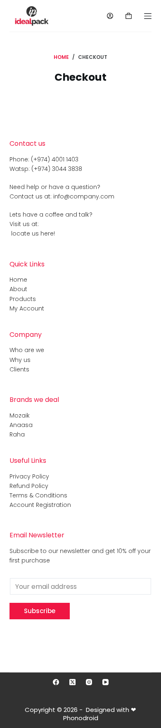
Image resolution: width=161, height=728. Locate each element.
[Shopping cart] (128, 16)
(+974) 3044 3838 (56, 169)
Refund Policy (28, 486)
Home (18, 279)
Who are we (26, 350)
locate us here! (32, 233)
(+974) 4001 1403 (54, 159)
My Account (26, 308)
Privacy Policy (29, 476)
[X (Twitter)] (72, 682)
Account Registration (40, 505)
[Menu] (148, 16)
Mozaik (19, 415)
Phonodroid (80, 718)
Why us (20, 360)
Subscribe (39, 611)
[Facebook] (56, 682)
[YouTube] (105, 682)
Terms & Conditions (38, 495)
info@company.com (83, 196)
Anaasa (21, 425)
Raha (17, 434)
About (18, 289)
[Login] (110, 16)
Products (22, 299)
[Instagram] (89, 682)
